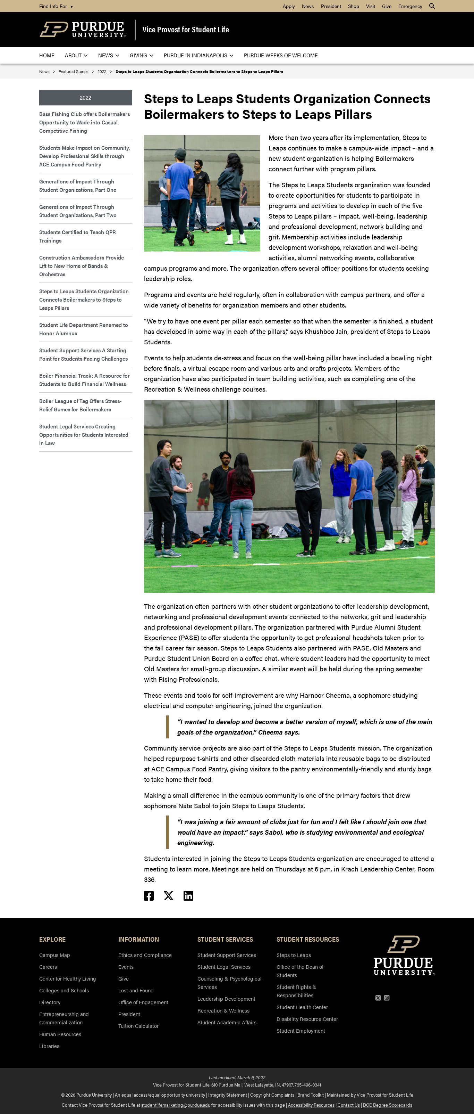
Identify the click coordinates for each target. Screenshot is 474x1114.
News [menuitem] (308, 5)
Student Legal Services (224, 966)
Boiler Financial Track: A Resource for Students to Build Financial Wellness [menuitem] (84, 379)
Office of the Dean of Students (300, 970)
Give (123, 978)
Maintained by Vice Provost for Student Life (370, 1094)
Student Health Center (302, 1006)
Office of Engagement (143, 1002)
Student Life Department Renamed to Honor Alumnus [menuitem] (83, 329)
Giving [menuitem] (138, 55)
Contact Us (349, 1104)
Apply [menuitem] (289, 5)
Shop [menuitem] (353, 5)
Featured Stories (73, 71)
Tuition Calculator (138, 1025)
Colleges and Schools (64, 990)
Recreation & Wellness (223, 1010)
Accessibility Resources (311, 1104)
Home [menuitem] (46, 55)
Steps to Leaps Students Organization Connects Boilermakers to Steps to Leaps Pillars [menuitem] (84, 299)
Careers (48, 966)
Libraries (49, 1045)
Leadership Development (226, 998)
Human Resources (60, 1034)
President (129, 1013)
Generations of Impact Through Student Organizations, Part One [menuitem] (77, 185)
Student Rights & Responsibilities (296, 991)
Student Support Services (226, 954)
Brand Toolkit (310, 1094)
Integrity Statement (227, 1094)
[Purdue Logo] (82, 29)
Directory (49, 1002)
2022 (102, 71)
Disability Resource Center (307, 1018)
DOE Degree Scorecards (387, 1104)
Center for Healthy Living (67, 978)
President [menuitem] (331, 5)
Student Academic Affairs (226, 1022)
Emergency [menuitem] (410, 5)
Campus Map (54, 954)
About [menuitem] (73, 55)
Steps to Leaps (294, 954)
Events (126, 966)
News (44, 71)
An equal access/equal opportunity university (160, 1094)
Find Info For (56, 6)
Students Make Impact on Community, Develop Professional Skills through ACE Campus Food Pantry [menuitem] (84, 156)
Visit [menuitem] (370, 5)
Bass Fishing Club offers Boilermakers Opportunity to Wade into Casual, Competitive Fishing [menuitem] (84, 122)
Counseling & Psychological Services (229, 982)
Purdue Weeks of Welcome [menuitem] (281, 55)
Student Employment (301, 1030)
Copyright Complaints (272, 1094)
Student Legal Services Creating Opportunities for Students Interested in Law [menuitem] (83, 434)
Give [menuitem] (386, 5)
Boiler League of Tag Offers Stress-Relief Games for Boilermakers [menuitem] (80, 405)
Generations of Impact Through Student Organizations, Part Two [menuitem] (78, 211)
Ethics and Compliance (145, 954)
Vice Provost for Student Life (186, 29)
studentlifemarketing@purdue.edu (175, 1104)
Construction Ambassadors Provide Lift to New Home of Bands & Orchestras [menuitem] (81, 265)
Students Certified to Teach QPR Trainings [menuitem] (77, 236)
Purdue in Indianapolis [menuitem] (195, 55)
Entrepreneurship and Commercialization (64, 1018)
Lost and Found (136, 990)
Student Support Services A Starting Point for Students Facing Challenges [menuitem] (83, 354)
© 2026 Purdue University (86, 1094)
